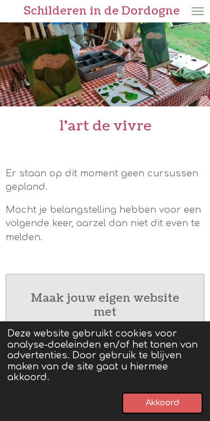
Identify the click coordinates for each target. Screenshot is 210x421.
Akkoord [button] (162, 402)
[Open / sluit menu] (197, 11)
